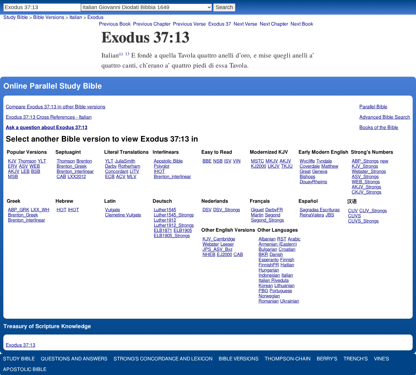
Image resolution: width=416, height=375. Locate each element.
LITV (134, 171)
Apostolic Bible (24, 369)
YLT (42, 161)
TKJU (287, 166)
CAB (61, 176)
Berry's (327, 358)
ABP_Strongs (365, 161)
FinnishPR (269, 265)
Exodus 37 (219, 24)
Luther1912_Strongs (174, 225)
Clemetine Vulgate (123, 215)
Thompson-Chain (288, 358)
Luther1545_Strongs (174, 215)
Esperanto (269, 260)
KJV (12, 161)
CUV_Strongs (373, 211)
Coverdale (310, 166)
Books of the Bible (378, 127)
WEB (35, 166)
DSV (207, 210)
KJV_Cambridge (219, 239)
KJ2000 (258, 166)
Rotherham (129, 166)
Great (305, 171)
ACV (120, 176)
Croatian (287, 249)
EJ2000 (224, 254)
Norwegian (269, 296)
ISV (227, 161)
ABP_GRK (18, 210)
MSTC (257, 161)
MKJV (272, 161)
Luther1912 (165, 220)
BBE (207, 161)
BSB (35, 171)
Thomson (27, 161)
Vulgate (112, 210)
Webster (211, 244)
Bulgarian (268, 249)
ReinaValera (312, 215)
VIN (237, 161)
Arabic (294, 239)
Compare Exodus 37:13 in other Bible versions (55, 106)
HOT (61, 210)
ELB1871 (163, 230)
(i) (121, 54)
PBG (263, 291)
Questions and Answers (74, 358)
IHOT (159, 171)
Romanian (269, 301)
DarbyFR (274, 210)
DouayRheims (313, 182)
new (384, 161)
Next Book (302, 24)
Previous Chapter (152, 24)
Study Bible (15, 17)
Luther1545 (165, 210)
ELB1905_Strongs (172, 235)
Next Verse (245, 24)
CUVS (354, 216)
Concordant (116, 171)
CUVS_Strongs (363, 221)
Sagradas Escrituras (320, 210)
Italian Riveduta (274, 280)
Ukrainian (289, 301)
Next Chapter (274, 24)
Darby (111, 166)
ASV (23, 166)
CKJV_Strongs (366, 192)
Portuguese (281, 291)
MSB (13, 176)
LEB (25, 171)
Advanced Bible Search (384, 117)
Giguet (257, 210)
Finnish (287, 260)
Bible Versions (48, 17)
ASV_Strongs (365, 176)
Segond (272, 215)
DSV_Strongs (226, 210)
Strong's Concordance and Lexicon (163, 358)
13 (127, 54)
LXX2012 (77, 176)
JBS (330, 215)
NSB (218, 161)
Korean (266, 285)
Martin (257, 215)
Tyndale (324, 161)
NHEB (209, 254)
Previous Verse (189, 24)
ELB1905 (183, 230)
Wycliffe (307, 161)
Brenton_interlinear (75, 171)
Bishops (307, 176)
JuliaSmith (125, 161)
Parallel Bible (373, 106)
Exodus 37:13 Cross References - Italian (49, 117)
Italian (287, 275)
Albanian (267, 239)
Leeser (227, 244)
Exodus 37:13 (20, 345)
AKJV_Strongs (366, 187)
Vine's (381, 358)
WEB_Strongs (366, 182)
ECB (110, 176)
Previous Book (115, 24)
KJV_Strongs (365, 166)
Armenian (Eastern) (278, 244)
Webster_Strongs (369, 171)
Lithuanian (284, 285)
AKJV (13, 171)
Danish (276, 254)
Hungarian (269, 270)
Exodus (95, 17)
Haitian (287, 265)
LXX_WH (40, 210)
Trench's (356, 358)
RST (281, 239)
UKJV (274, 166)
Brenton (84, 161)
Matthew (329, 166)
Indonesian (269, 275)
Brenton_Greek (72, 166)
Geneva (319, 171)
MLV (131, 176)
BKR (263, 254)
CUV (353, 211)
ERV (12, 166)
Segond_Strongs (267, 220)
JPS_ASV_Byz (217, 249)
